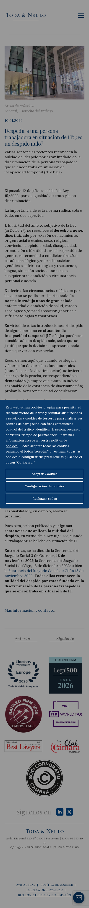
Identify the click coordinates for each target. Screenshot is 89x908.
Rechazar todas (44, 499)
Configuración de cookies (45, 486)
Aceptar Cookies (44, 474)
